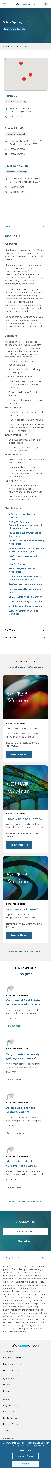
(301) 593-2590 (17, 192)
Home (5, 46)
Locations (13, 46)
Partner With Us (10, 1424)
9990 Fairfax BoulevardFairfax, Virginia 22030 (22, 110)
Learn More (25, 1450)
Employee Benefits (12, 1358)
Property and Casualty (14, 29)
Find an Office (24, 1231)
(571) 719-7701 (17, 116)
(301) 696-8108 (17, 154)
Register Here (18, 754)
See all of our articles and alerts (24, 1201)
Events (6, 1385)
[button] (24, 79)
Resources (10, 637)
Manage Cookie (26, 1456)
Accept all (25, 1464)
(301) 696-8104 (17, 149)
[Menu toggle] (6, 4)
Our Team (10, 630)
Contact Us (24, 1241)
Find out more (14, 1026)
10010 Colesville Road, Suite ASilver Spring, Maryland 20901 (25, 180)
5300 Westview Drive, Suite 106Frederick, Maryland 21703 (26, 142)
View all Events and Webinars (24, 951)
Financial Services (11, 1370)
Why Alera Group (11, 1405)
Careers (6, 1430)
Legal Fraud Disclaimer (17, 1258)
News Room (9, 1412)
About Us (10, 226)
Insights (6, 1391)
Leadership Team (11, 1418)
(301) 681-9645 (17, 187)
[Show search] (46, 4)
